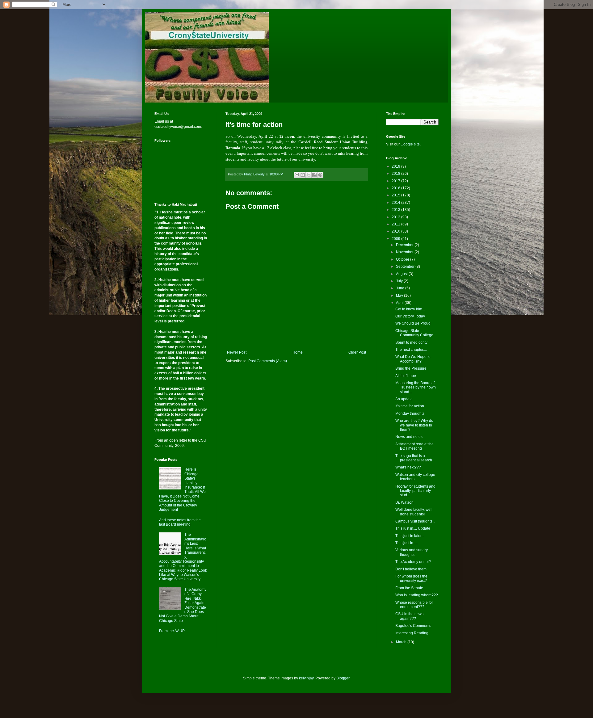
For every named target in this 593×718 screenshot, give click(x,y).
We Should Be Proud (413, 323)
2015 (396, 195)
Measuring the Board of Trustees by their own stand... (415, 387)
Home (297, 352)
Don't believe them (411, 569)
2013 (396, 210)
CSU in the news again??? (409, 616)
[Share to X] (308, 175)
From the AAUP (172, 631)
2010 (396, 231)
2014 (396, 202)
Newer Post (236, 352)
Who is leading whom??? (416, 595)
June (400, 288)
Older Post (357, 352)
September (405, 266)
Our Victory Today (410, 316)
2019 (396, 166)
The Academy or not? (413, 562)
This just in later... (409, 536)
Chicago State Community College (414, 333)
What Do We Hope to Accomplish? (413, 359)
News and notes (409, 437)
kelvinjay (306, 678)
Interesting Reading (411, 633)
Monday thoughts (409, 413)
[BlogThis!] (303, 175)
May (400, 295)
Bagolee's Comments (413, 626)
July (400, 281)
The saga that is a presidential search (413, 458)
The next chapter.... (411, 349)
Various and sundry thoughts (411, 552)
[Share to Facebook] (314, 175)
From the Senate (409, 588)
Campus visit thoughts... (415, 521)
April (400, 302)
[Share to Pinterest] (320, 175)
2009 (396, 239)
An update (404, 399)
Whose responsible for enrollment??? (414, 604)
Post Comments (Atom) (267, 361)
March (401, 642)
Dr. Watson (404, 502)
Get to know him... (410, 309)
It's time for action (409, 406)
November (405, 252)
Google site (410, 144)
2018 (396, 173)
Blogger (342, 678)
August (402, 274)
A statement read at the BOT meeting (414, 446)
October (403, 259)
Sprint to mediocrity (411, 342)
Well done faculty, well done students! (413, 511)
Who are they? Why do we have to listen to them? (414, 425)
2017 (396, 181)
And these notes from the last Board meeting (180, 522)
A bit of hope (405, 376)
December (405, 245)
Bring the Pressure (411, 368)
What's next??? (408, 467)
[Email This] (297, 175)
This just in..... (406, 543)
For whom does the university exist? (411, 578)
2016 (396, 188)
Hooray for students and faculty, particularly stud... (415, 491)
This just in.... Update (412, 528)
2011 (396, 224)
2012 (396, 217)
